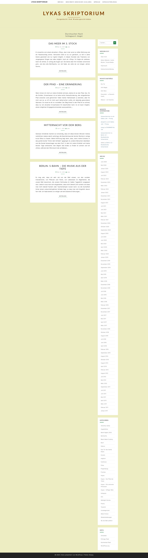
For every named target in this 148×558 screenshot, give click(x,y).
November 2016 (105, 329)
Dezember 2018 (105, 284)
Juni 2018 (103, 295)
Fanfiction (104, 462)
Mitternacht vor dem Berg (63, 125)
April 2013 (104, 366)
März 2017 (104, 325)
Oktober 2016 (105, 332)
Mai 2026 (103, 165)
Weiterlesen (63, 71)
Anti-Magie (104, 87)
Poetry (103, 503)
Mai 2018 (103, 298)
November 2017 (105, 312)
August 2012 (104, 373)
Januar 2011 (104, 411)
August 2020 (104, 233)
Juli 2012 (103, 376)
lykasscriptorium (105, 116)
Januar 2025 (104, 168)
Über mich (60, 2)
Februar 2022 (105, 189)
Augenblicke (104, 429)
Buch (102, 442)
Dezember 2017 (105, 308)
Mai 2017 (103, 318)
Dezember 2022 (105, 182)
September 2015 (105, 353)
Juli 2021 (103, 206)
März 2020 (104, 250)
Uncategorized (105, 510)
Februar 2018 (104, 305)
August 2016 (104, 335)
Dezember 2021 (105, 196)
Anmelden (104, 535)
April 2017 (104, 322)
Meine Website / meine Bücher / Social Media (78, 2)
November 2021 (105, 199)
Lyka (68, 47)
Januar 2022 (104, 192)
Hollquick (103, 493)
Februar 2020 (105, 254)
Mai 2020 (103, 243)
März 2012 (104, 383)
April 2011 (104, 400)
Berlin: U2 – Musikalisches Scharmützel (105, 137)
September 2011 (105, 387)
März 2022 (104, 185)
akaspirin (103, 122)
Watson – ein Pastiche (107, 100)
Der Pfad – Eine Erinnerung (63, 84)
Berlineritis (104, 436)
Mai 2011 (103, 397)
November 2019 (105, 264)
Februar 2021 (104, 219)
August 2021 (104, 202)
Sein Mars (104, 91)
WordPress (79, 555)
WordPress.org (105, 546)
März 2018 (104, 301)
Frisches (103, 472)
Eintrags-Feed (105, 539)
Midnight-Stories (106, 500)
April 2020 (104, 247)
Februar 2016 (104, 349)
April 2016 (104, 346)
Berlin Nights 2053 (106, 432)
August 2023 (104, 172)
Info (102, 497)
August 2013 (104, 363)
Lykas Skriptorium (39, 2)
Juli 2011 (103, 390)
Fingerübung (104, 468)
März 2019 (104, 281)
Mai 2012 (103, 380)
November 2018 (105, 288)
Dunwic (103, 455)
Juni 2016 (103, 342)
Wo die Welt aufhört (106, 520)
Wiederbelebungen (106, 517)
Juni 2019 (103, 271)
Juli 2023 (103, 175)
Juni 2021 (103, 209)
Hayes (102, 475)
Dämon (103, 446)
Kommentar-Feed (106, 542)
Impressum (97, 2)
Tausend (103, 507)
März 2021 (104, 216)
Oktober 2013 (105, 359)
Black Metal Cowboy (107, 439)
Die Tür (103, 84)
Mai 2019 (103, 274)
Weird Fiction (104, 514)
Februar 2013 (104, 370)
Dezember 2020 (105, 223)
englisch (103, 458)
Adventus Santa (105, 425)
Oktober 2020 (105, 226)
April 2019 (104, 277)
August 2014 (104, 356)
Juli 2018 (103, 291)
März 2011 (104, 404)
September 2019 (105, 267)
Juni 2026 (104, 162)
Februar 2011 (104, 407)
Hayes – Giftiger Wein (107, 490)
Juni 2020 (104, 240)
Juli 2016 (103, 339)
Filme (102, 465)
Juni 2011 (103, 393)
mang (102, 127)
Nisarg (91, 555)
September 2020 (106, 230)
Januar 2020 (104, 257)
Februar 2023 (105, 179)
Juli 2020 (103, 237)
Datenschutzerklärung (109, 2)
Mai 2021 (103, 213)
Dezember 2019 (105, 260)
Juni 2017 (103, 315)
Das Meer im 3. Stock (63, 44)
